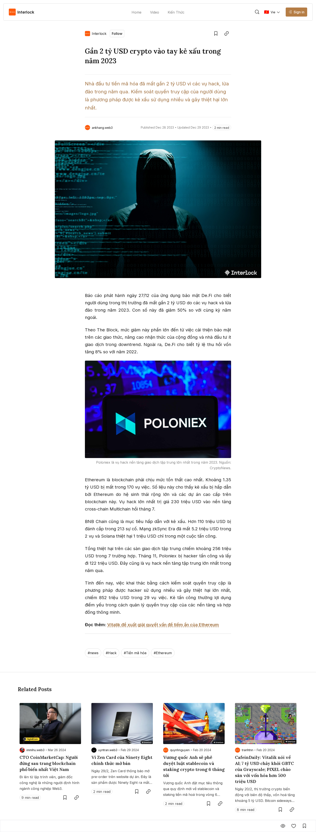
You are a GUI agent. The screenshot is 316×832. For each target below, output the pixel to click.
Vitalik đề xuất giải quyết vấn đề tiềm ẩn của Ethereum (163, 624)
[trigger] (257, 12)
